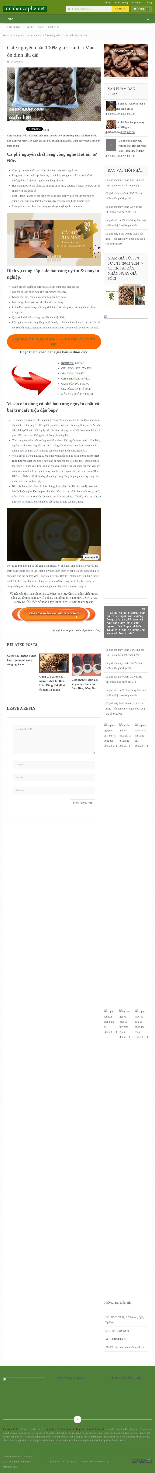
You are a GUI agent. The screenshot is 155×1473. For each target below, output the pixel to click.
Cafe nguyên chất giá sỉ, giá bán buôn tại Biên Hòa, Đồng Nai (85, 684)
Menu (12, 19)
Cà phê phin (69, 1461)
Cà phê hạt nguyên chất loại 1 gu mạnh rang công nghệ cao (21, 660)
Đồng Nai (137, 2)
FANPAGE (53, 27)
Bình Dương (121, 2)
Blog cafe (19, 35)
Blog (149, 2)
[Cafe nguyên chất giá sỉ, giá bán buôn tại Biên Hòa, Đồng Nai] (86, 666)
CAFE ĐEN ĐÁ (70, 378)
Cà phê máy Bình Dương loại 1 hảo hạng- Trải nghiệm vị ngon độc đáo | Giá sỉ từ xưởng (125, 238)
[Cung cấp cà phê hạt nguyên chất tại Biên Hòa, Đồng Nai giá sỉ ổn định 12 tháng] (54, 664)
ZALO (41, 27)
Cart (143, 9)
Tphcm (107, 2)
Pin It (46, 130)
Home (6, 35)
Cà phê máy (53, 1461)
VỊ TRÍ (29, 27)
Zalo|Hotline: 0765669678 (94, 1461)
